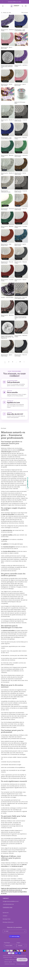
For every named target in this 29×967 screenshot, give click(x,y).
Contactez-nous (7, 907)
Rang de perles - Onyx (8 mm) (20, 280)
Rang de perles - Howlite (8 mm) (7, 120)
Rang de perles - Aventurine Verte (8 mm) (21, 156)
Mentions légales (8, 961)
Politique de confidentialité (20, 957)
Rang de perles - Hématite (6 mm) (21, 262)
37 (20, 362)
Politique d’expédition (21, 964)
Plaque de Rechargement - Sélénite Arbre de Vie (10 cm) (21, 317)
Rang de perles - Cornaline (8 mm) (21, 227)
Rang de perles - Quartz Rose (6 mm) (20, 85)
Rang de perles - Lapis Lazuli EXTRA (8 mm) (20, 30)
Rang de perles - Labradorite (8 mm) (5, 191)
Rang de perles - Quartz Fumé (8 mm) (6, 355)
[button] (2, 6)
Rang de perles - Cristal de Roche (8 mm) (21, 120)
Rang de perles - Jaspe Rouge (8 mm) (6, 245)
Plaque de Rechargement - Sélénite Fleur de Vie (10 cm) (7, 66)
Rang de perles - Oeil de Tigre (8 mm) (6, 85)
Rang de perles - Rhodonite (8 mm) (7, 316)
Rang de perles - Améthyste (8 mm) (7, 30)
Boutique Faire (6, 919)
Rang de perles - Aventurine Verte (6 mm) (7, 209)
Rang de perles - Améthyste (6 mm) (21, 66)
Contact (5, 916)
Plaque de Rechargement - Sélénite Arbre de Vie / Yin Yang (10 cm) (7, 337)
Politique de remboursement (19, 961)
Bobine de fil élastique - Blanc (20, 103)
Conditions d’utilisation (10, 964)
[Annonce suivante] (26, 1)
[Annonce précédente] (2, 1)
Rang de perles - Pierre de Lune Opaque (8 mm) (21, 298)
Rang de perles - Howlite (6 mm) (7, 174)
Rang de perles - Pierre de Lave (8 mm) (21, 355)
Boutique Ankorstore (8, 922)
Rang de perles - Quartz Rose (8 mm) (6, 48)
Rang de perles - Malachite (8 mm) (7, 156)
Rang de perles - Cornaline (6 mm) (7, 280)
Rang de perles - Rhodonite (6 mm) (21, 336)
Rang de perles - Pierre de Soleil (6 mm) (7, 262)
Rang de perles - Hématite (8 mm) (21, 138)
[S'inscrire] (24, 931)
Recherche (6, 912)
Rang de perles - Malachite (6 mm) (7, 227)
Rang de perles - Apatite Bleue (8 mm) (20, 245)
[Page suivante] (24, 361)
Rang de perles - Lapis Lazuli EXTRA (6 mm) (6, 138)
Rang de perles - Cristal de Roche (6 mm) (21, 191)
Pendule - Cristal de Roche (7, 297)
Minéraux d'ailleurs (11, 955)
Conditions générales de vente (11, 959)
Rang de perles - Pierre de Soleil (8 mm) (21, 209)
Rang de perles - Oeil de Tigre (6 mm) (20, 174)
